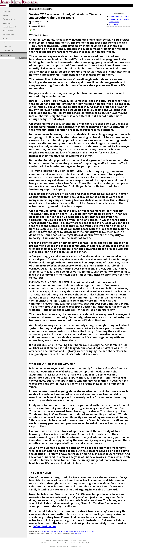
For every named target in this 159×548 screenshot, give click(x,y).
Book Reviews (46, 542)
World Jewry (113, 24)
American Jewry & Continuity (119, 16)
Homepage (48, 540)
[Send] (31, 30)
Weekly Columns (63, 540)
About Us (55, 540)
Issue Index (73, 540)
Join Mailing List (86, 542)
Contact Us (77, 542)
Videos (66, 542)
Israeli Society (114, 22)
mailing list (78, 533)
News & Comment (82, 540)
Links (71, 542)
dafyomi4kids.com (44, 526)
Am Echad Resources (57, 542)
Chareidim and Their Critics (119, 19)
